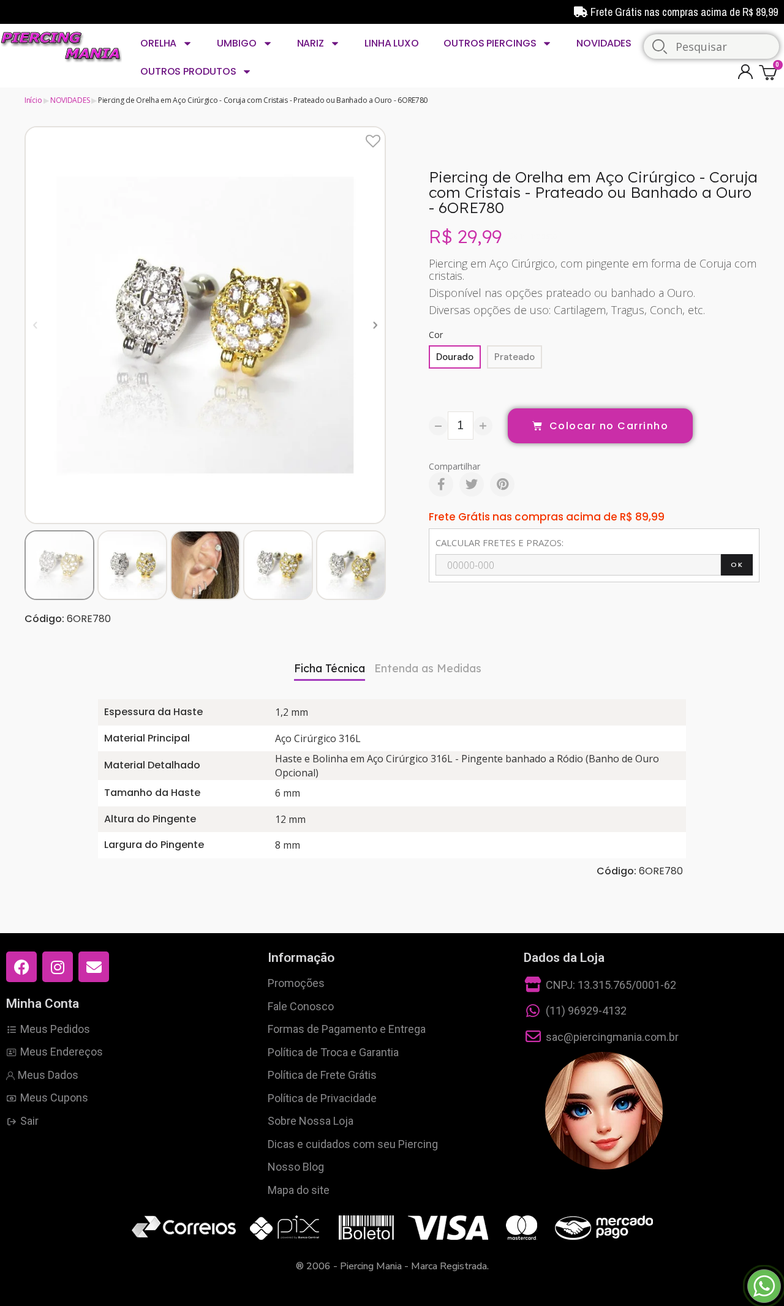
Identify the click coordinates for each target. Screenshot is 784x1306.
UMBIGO (236, 43)
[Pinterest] (502, 484)
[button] (35, 324)
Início (33, 100)
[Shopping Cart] (770, 72)
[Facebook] (441, 484)
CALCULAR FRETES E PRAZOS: (499, 542)
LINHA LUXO (391, 43)
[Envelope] (93, 966)
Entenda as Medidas (427, 668)
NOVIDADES (603, 43)
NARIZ (311, 43)
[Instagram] (57, 966)
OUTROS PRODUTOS (188, 71)
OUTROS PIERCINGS (489, 43)
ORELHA (158, 43)
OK (737, 564)
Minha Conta (42, 1003)
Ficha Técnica (329, 668)
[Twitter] (471, 484)
